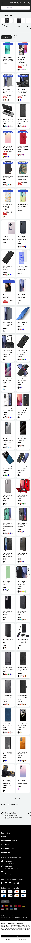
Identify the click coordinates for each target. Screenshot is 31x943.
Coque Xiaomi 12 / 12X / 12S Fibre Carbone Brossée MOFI (22, 239)
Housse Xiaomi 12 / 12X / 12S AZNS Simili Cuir (8, 697)
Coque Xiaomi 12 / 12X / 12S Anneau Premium (22, 496)
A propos (5, 844)
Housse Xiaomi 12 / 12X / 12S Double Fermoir (23, 697)
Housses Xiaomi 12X (19, 26)
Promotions (6, 833)
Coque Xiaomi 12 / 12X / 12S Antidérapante (7, 267)
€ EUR (4, 902)
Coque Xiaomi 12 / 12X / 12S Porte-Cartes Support (22, 410)
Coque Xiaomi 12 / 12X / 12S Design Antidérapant (22, 352)
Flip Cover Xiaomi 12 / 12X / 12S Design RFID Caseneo (7, 207)
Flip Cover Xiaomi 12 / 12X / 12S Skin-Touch (8, 725)
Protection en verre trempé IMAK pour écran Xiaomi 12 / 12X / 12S (23, 268)
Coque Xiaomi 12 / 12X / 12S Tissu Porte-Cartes (22, 468)
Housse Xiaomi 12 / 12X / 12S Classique (23, 120)
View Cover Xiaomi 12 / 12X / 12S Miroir (8, 120)
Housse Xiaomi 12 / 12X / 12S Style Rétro (8, 177)
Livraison (5, 837)
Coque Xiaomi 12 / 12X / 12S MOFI (22, 323)
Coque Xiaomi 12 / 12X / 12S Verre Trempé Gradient (22, 782)
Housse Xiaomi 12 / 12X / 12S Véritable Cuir (8, 641)
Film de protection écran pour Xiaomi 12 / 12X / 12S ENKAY (8, 59)
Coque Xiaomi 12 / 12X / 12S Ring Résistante (22, 524)
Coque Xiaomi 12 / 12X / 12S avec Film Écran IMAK (8, 324)
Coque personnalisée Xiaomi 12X (6, 296)
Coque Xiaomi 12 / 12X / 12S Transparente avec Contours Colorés (8, 439)
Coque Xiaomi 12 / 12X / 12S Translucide (7, 496)
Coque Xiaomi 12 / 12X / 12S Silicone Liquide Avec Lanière (22, 584)
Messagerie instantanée (12, 868)
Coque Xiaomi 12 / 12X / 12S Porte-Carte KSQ (22, 380)
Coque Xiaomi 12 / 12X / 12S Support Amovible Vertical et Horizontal (8, 525)
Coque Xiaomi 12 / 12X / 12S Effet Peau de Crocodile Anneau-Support (8, 783)
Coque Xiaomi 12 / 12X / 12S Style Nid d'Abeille (8, 410)
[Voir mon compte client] (25, 3)
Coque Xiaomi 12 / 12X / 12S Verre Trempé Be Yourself (8, 147)
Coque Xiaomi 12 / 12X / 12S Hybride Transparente (7, 352)
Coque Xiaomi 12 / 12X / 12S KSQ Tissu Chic (8, 91)
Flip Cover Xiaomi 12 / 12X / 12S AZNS (8, 668)
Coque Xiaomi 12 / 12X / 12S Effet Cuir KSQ (23, 554)
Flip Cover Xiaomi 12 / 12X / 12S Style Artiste (8, 753)
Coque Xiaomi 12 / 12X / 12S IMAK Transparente (22, 296)
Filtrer (6, 37)
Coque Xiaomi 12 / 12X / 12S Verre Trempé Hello (22, 438)
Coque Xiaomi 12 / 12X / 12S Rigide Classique (7, 612)
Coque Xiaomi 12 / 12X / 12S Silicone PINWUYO (7, 583)
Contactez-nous (7, 848)
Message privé (9, 874)
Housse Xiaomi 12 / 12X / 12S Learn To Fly (23, 206)
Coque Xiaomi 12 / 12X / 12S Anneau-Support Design (22, 91)
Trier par (16, 35)
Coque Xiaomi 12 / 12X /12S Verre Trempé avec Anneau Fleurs (22, 60)
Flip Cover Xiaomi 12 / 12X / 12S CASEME (22, 612)
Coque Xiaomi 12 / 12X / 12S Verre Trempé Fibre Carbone (7, 381)
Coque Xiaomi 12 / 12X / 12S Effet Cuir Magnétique (8, 468)
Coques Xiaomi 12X (7, 26)
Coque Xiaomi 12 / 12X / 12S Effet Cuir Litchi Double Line (8, 554)
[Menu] (5, 3)
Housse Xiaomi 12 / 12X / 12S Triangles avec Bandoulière (23, 641)
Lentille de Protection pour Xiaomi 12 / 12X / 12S (8, 238)
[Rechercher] (3, 7)
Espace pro (5, 852)
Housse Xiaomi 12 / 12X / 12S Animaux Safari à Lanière (23, 177)
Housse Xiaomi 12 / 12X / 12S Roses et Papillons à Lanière (23, 147)
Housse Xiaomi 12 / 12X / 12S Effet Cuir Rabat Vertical (23, 669)
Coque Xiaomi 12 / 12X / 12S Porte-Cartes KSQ (22, 753)
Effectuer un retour (9, 841)
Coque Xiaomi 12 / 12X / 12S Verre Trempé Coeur (22, 725)
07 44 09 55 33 (9, 863)
